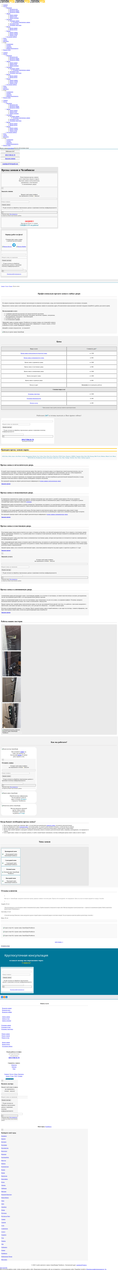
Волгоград (4, 1151)
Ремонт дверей (6, 1036)
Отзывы (20, 1076)
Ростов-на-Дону (5, 1216)
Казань (3, 1170)
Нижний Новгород (6, 1194)
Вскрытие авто (6, 1010)
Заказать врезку (6, 484)
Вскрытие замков (7, 1008)
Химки (3, 1250)
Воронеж (3, 1154)
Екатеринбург (5, 1157)
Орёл (2, 1204)
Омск (2, 1200)
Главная (3, 286)
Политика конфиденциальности (14, 274)
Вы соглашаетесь (13, 214)
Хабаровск (4, 1247)
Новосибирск (5, 1197)
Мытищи (3, 1191)
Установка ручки (6, 1027)
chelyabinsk (11, 148)
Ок (105, 1269)
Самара (3, 1219)
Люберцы (4, 1188)
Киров (3, 1173)
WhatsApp (14, 1065)
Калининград (5, 1166)
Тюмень (3, 1241)
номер (20, 755)
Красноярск (4, 1179)
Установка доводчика (34, 394)
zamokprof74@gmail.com (10, 164)
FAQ (15, 1076)
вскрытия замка (23, 827)
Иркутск (3, 1160)
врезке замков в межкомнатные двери (57, 514)
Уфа (2, 1244)
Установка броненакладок (34, 398)
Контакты (21, 1074)
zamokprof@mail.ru (81, 1265)
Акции (8, 1076)
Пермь (3, 1210)
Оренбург (4, 1207)
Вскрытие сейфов (7, 1012)
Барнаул (3, 1139)
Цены (15, 1074)
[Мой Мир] (6, 997)
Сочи (2, 1225)
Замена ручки (6, 1018)
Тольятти (3, 1235)
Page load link (3, 1267)
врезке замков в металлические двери (50, 481)
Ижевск (3, 1163)
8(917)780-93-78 (14, 1058)
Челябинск (4, 1253)
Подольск (4, 1213)
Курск (3, 1182)
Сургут (3, 1231)
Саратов (3, 1222)
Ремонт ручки (5, 1037)
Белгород (3, 1142)
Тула (2, 1238)
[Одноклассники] (4, 997)
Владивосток (4, 1148)
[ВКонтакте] (2, 997)
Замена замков (6, 1017)
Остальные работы (7, 1046)
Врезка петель (6, 1044)
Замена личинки (6, 1020)
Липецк (3, 1185)
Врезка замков (6, 1042)
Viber (14, 1069)
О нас (12, 1076)
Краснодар (4, 1176)
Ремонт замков (6, 1034)
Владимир (4, 1145)
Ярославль (4, 1259)
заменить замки (51, 825)
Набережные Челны (6, 1256)
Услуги (11, 1074)
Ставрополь (4, 1228)
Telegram (14, 1067)
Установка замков (6, 1025)
